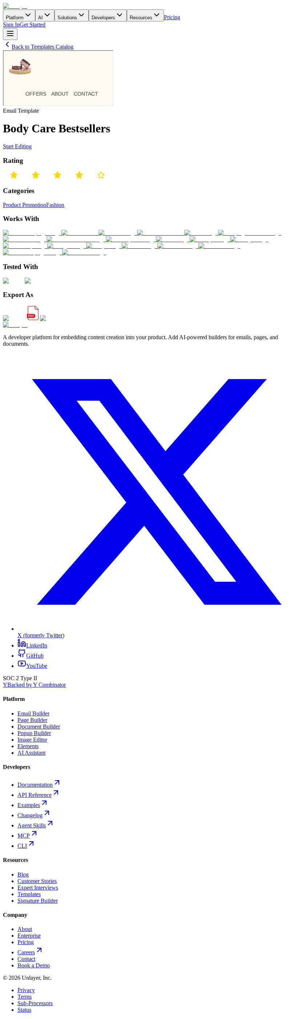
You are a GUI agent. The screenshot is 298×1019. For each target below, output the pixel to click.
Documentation (35, 785)
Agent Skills (31, 825)
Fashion (55, 205)
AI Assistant (31, 753)
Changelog (30, 815)
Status (24, 1010)
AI (40, 17)
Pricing (172, 17)
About (24, 929)
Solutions (67, 17)
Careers (26, 952)
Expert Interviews (37, 887)
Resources (141, 17)
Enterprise (29, 935)
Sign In (11, 24)
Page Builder (32, 720)
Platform (15, 17)
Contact (26, 959)
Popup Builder (34, 733)
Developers (103, 17)
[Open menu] (10, 34)
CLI (22, 846)
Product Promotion (24, 205)
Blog (23, 874)
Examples (28, 805)
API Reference (34, 795)
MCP (23, 836)
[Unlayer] (15, 6)
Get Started (32, 24)
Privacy (26, 990)
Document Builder (38, 726)
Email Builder (33, 713)
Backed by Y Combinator (34, 685)
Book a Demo (33, 965)
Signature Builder (37, 901)
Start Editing (17, 146)
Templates (29, 894)
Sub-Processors (35, 1003)
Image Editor (32, 740)
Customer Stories (37, 881)
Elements (28, 746)
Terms (24, 997)
